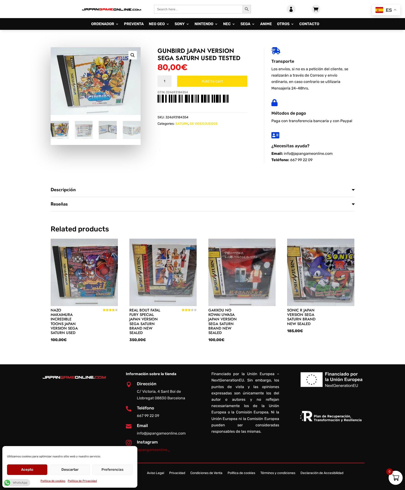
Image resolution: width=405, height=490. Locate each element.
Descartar (70, 469)
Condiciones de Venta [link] (206, 473)
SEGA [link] (245, 24)
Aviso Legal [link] (155, 473)
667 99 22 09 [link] (301, 160)
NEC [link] (227, 24)
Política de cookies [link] (53, 480)
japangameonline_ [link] (153, 449)
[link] (111, 14)
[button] (132, 55)
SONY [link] (180, 24)
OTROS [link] (283, 24)
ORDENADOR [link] (102, 24)
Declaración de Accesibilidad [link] (321, 473)
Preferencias (112, 469)
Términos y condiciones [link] (277, 473)
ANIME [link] (266, 24)
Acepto (27, 469)
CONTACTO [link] (309, 24)
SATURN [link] (181, 124)
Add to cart (212, 81)
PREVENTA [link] (134, 24)
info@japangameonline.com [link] (308, 153)
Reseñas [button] (59, 204)
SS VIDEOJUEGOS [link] (204, 124)
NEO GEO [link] (157, 24)
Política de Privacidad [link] (82, 480)
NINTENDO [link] (204, 24)
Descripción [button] (63, 189)
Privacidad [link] (177, 473)
